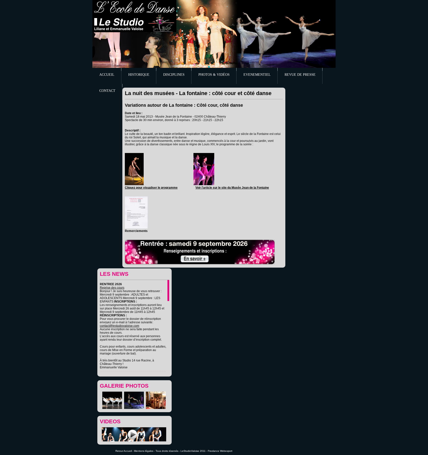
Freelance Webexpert (220, 451)
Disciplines (174, 74)
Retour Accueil (123, 451)
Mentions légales (143, 451)
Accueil (106, 74)
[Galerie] (112, 408)
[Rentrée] (200, 263)
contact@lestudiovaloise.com (119, 326)
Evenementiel (257, 74)
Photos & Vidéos (214, 74)
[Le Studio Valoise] (134, 16)
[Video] (134, 440)
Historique (138, 74)
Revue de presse (300, 74)
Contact (107, 91)
